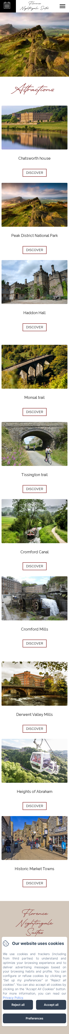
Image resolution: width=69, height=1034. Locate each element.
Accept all (51, 1005)
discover (34, 173)
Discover (34, 327)
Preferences (34, 1018)
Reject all (18, 1005)
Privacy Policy (13, 998)
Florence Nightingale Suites (34, 923)
